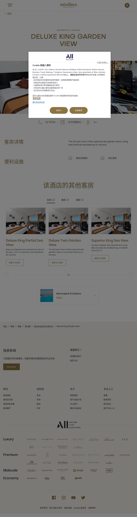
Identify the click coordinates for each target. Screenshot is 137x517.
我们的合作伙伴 (39, 102)
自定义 (59, 110)
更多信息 (36, 98)
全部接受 (78, 110)
